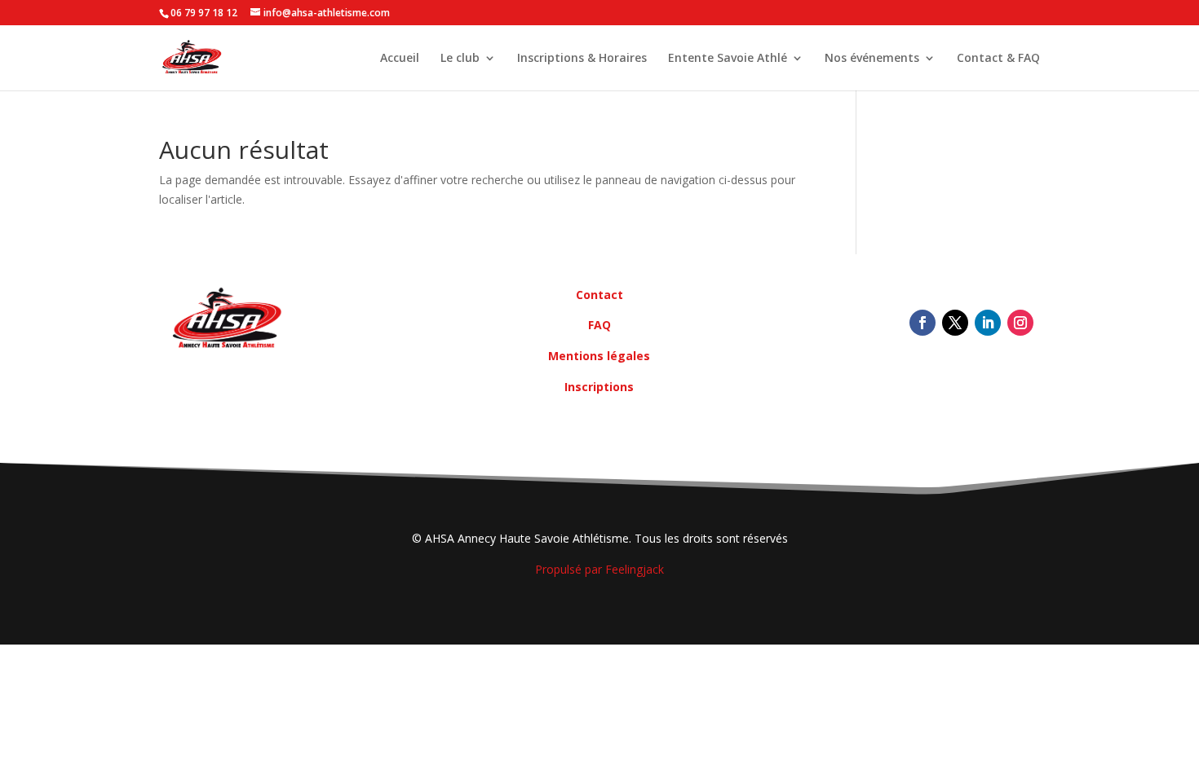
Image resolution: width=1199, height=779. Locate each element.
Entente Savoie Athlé (727, 58)
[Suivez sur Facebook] (922, 323)
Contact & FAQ (998, 58)
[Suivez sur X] (955, 323)
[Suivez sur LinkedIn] (988, 323)
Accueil (399, 58)
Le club (460, 58)
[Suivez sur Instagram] (1020, 323)
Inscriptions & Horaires (582, 58)
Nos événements (872, 58)
